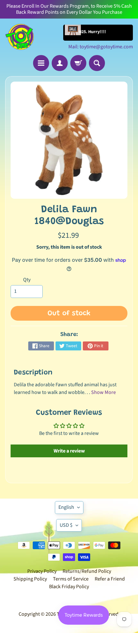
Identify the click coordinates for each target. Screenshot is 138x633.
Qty (26, 279)
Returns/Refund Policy (87, 571)
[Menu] (41, 63)
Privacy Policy (41, 571)
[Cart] (78, 63)
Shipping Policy (30, 578)
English (66, 507)
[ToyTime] (19, 37)
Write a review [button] (69, 450)
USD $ (66, 525)
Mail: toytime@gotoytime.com (100, 46)
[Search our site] (97, 63)
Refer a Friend (110, 578)
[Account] (60, 63)
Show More (103, 392)
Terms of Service (71, 578)
